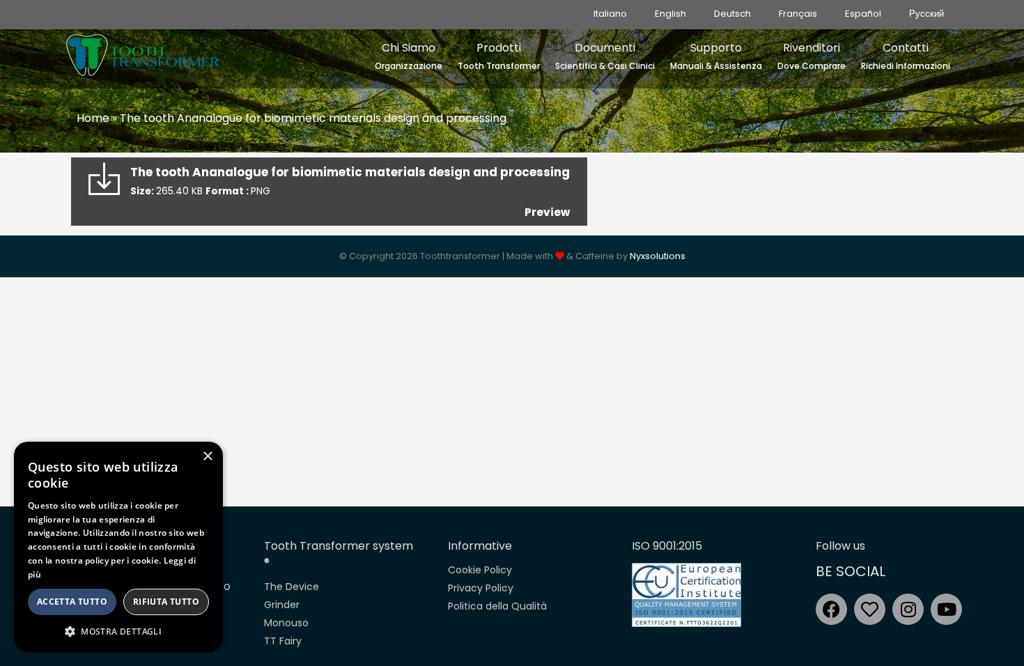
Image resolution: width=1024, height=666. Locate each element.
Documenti (605, 56)
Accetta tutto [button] (72, 601)
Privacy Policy (480, 588)
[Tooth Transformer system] (142, 51)
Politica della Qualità (497, 606)
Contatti (905, 56)
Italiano (610, 13)
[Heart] (869, 609)
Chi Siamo (408, 56)
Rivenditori (811, 56)
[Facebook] (831, 609)
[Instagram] (908, 609)
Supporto (716, 56)
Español (863, 13)
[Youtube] (946, 609)
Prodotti (499, 56)
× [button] (207, 456)
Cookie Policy (480, 570)
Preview (547, 212)
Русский (926, 13)
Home (93, 118)
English (670, 13)
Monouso (286, 623)
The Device (291, 587)
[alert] (118, 547)
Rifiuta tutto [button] (166, 601)
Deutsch (732, 13)
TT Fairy (283, 641)
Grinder (282, 605)
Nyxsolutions (657, 256)
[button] (118, 631)
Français (798, 13)
